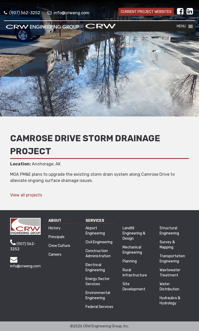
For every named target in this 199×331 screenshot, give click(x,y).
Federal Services (99, 307)
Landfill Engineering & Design (134, 233)
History (54, 228)
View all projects (26, 195)
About (54, 220)
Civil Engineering (99, 242)
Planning (130, 261)
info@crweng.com (71, 12)
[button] (181, 26)
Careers (54, 254)
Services (95, 220)
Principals (56, 237)
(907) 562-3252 (24, 12)
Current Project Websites (146, 12)
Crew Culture (59, 246)
